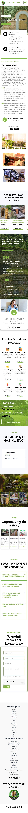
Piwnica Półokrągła (14, 774)
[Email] (13, 807)
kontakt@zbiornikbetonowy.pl (14, 784)
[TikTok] (19, 807)
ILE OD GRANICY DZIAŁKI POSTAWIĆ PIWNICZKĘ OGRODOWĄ (11, 595)
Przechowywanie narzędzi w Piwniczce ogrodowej (22, 538)
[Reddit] (15, 807)
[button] (2, 458)
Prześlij (6, 687)
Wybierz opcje (7, 228)
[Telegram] (17, 807)
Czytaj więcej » (4, 546)
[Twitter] (8, 807)
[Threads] (21, 807)
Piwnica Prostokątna (14, 773)
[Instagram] (10, 807)
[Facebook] (6, 807)
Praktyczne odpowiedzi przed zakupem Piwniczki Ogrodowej (14, 538)
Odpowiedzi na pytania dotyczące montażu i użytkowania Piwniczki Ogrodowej (4, 539)
